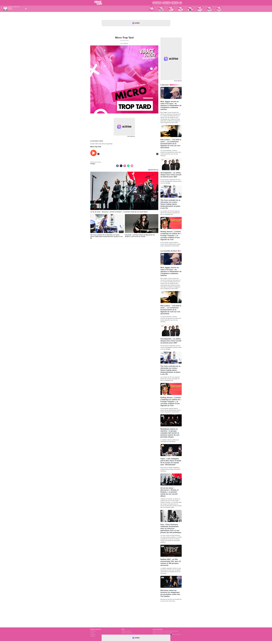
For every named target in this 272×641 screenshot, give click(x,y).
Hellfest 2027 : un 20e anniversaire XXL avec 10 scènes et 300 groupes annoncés (170, 562)
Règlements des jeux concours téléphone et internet (167, 634)
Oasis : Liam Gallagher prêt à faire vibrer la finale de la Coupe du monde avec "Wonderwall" (170, 462)
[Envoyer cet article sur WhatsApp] (128, 166)
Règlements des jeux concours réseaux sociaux (165, 631)
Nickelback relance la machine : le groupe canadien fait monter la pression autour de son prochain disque (169, 433)
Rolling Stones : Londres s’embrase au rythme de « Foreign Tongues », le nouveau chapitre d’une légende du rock (170, 235)
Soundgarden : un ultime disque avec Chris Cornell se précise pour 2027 (170, 175)
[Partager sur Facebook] (117, 166)
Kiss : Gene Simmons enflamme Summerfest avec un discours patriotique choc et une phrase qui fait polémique (170, 528)
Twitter (92, 632)
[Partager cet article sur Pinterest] (124, 166)
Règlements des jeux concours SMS (162, 632)
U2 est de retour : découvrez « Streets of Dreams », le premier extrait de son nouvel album (169, 492)
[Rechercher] (180, 2)
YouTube (92, 636)
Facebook (93, 631)
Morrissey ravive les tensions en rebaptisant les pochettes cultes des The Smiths (170, 593)
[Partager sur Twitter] (120, 166)
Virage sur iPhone (126, 631)
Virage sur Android (126, 632)
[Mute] (26, 9)
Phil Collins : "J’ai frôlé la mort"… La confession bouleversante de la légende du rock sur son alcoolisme (170, 144)
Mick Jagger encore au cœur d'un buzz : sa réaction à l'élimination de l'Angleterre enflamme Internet (170, 105)
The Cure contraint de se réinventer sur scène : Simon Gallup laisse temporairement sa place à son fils (170, 204)
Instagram (93, 634)
